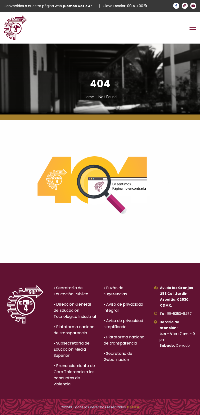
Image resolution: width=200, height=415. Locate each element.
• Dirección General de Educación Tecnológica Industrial (75, 310)
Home (88, 97)
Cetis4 (133, 407)
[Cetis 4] (15, 27)
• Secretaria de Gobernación (118, 356)
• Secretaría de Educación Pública (71, 291)
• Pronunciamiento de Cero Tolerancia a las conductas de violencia (74, 375)
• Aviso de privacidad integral (123, 307)
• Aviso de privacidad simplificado (123, 324)
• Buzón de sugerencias (115, 291)
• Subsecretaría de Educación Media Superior (72, 349)
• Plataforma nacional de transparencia (74, 330)
